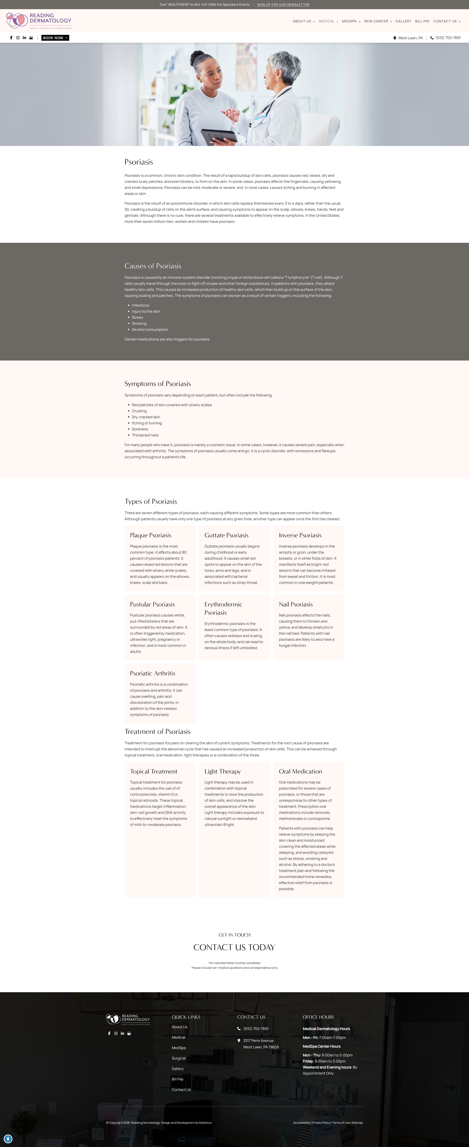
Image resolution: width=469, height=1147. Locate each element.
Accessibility (301, 1123)
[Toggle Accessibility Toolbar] (8, 1139)
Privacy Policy (321, 1123)
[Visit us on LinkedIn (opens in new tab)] (24, 38)
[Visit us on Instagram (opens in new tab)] (18, 38)
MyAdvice (205, 1123)
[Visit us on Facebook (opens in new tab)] (11, 38)
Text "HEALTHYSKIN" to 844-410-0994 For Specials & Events (204, 4)
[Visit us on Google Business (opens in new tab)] (31, 38)
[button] (313, 21)
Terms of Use (341, 1123)
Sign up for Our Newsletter (283, 5)
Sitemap (357, 1123)
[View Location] (395, 37)
